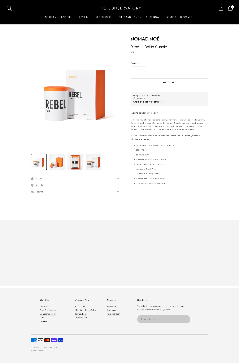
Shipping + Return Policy (85, 310)
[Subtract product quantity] (143, 69)
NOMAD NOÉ (145, 39)
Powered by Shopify (37, 350)
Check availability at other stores (149, 102)
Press (42, 317)
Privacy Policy (81, 314)
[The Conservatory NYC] (119, 8)
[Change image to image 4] (93, 162)
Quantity (135, 63)
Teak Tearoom (113, 314)
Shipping (134, 113)
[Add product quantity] (133, 69)
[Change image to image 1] (38, 162)
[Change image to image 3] (75, 162)
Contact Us (80, 306)
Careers (43, 321)
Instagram (111, 310)
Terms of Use (81, 317)
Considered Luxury (48, 314)
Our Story (44, 306)
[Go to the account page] (220, 8)
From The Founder (48, 310)
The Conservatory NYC (51, 347)
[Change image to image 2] (57, 162)
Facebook (111, 306)
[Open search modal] (9, 8)
